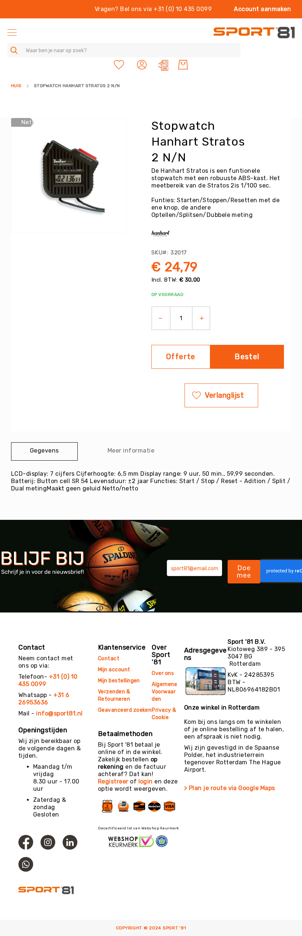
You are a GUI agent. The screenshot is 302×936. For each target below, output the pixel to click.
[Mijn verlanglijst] (119, 64)
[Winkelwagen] (183, 64)
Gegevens (44, 450)
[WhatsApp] (25, 864)
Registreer (113, 781)
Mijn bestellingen (119, 681)
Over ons (163, 673)
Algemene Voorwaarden (164, 691)
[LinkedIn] (70, 842)
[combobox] (123, 50)
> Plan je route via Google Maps (229, 788)
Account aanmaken (262, 9)
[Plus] (204, 318)
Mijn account (114, 670)
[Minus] (158, 318)
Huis (16, 85)
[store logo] (254, 32)
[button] (142, 64)
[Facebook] (25, 842)
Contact (108, 658)
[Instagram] (48, 842)
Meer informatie (131, 450)
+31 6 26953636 (44, 699)
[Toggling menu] (12, 32)
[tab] (44, 451)
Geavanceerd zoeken (125, 710)
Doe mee (244, 571)
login (145, 781)
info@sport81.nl (59, 713)
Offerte (181, 356)
